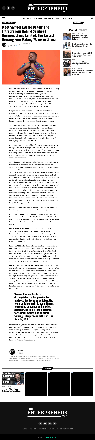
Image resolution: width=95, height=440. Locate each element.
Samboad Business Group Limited (31, 345)
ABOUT (29, 18)
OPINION (63, 18)
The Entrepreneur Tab (49, 437)
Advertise (24, 429)
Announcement (53, 429)
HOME (23, 18)
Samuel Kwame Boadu (51, 345)
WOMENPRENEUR (48, 18)
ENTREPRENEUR (38, 18)
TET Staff (12, 46)
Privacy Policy (43, 429)
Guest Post (33, 429)
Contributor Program (66, 429)
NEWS (57, 18)
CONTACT (70, 18)
